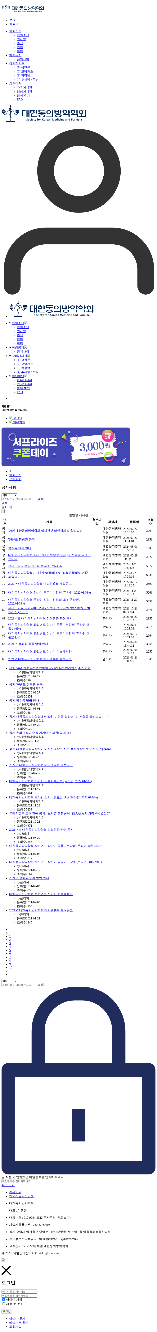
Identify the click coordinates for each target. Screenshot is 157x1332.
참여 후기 (23, 388)
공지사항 (23, 351)
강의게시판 (19, 355)
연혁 (20, 339)
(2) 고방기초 (25, 363)
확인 (5, 1185)
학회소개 (18, 323)
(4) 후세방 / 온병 (28, 372)
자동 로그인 (14, 1303)
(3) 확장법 (23, 368)
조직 (20, 335)
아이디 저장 (14, 1299)
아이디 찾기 (17, 1318)
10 (10, 967)
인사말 (21, 331)
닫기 (11, 1185)
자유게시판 (24, 380)
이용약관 (15, 1192)
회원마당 (18, 376)
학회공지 (18, 347)
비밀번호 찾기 (18, 1322)
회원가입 (15, 24)
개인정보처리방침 (21, 1196)
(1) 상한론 (23, 359)
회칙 (20, 343)
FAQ (20, 392)
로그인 (13, 20)
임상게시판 (24, 384)
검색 (41, 499)
